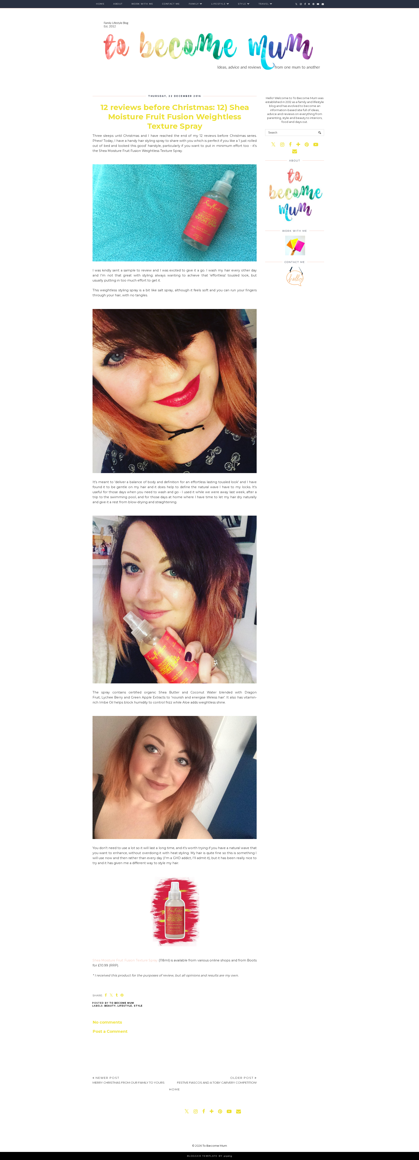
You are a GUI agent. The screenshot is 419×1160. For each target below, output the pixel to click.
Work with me (142, 3)
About (118, 3)
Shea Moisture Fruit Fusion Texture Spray (125, 960)
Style (242, 3)
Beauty (110, 1005)
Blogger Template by (209, 1156)
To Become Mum (215, 1145)
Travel (264, 3)
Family (194, 3)
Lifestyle (218, 3)
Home (100, 3)
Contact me (171, 3)
